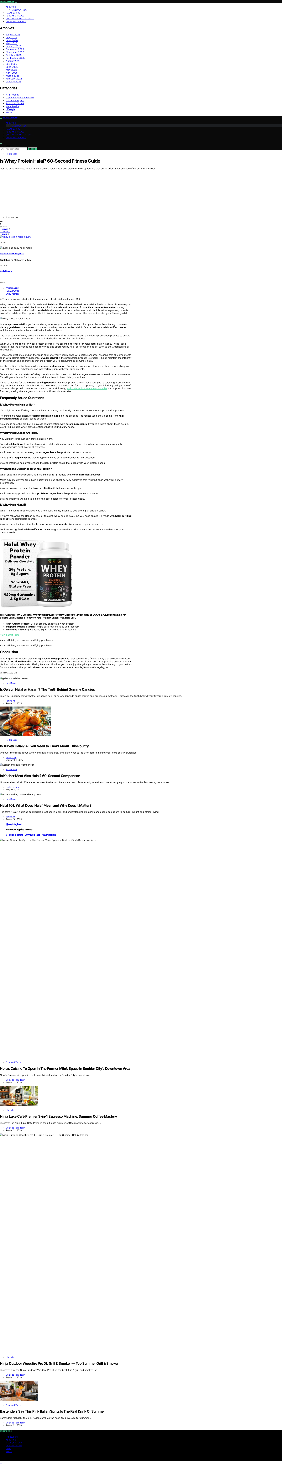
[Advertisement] (117, 192)
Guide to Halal (7, 1)
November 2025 (15, 52)
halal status (12, 291)
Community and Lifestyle (20, 19)
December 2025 (15, 49)
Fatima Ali (10, 700)
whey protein (12, 294)
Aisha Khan (11, 757)
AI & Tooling (12, 94)
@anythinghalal (14, 824)
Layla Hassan (6, 271)
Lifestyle (10, 109)
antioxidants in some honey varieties (87, 388)
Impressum (12, 1437)
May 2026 (11, 43)
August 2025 (13, 60)
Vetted (9, 112)
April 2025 (12, 72)
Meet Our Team (19, 10)
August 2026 (13, 34)
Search (32, 149)
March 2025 (12, 75)
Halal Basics (13, 13)
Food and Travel (15, 16)
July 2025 (11, 63)
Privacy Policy (14, 1446)
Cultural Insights (16, 22)
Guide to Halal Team (15, 1080)
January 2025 (13, 81)
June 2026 (12, 40)
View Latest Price (9, 634)
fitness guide (12, 288)
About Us (11, 7)
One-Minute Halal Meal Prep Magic (12, 254)
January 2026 (13, 46)
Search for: (5, 146)
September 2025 (15, 58)
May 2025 (11, 69)
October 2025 (14, 55)
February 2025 (14, 78)
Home (9, 1451)
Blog (8, 1449)
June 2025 (12, 66)
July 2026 (11, 37)
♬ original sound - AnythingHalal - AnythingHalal (31, 834)
